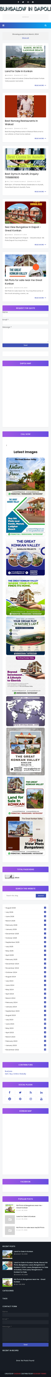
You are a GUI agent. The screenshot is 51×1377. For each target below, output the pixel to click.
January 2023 (26, 1045)
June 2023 (26, 1024)
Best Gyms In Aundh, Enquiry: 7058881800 (22, 175)
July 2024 (25, 981)
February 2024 (26, 1002)
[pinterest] (32, 2)
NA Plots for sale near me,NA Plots (30, 1227)
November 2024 (26, 968)
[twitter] (23, 2)
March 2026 (25, 921)
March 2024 (26, 998)
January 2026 (26, 929)
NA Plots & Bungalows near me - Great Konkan (29, 1206)
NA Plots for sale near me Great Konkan (23, 281)
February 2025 (25, 959)
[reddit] (9, 1098)
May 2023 (26, 1028)
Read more (39, 85)
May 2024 (26, 989)
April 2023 (26, 1032)
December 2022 (26, 1050)
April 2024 (26, 994)
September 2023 (25, 1011)
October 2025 (25, 938)
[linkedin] (41, 1092)
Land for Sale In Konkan (19, 71)
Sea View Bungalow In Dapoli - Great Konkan (23, 228)
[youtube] (41, 1098)
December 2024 (26, 964)
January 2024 (26, 1007)
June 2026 (26, 916)
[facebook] (18, 2)
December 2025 (25, 933)
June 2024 (26, 985)
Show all (25, 38)
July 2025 (25, 946)
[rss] (31, 1092)
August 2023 (26, 1015)
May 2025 (26, 951)
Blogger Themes (39, 1374)
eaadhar (17, 1374)
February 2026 (25, 925)
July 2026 (26, 912)
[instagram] (28, 2)
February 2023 (26, 1041)
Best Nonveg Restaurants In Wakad (21, 122)
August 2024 (26, 976)
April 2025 (25, 955)
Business (9, 75)
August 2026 (26, 908)
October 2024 (26, 972)
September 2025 (26, 942)
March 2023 (26, 1037)
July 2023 (26, 1019)
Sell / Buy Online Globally (16, 181)
